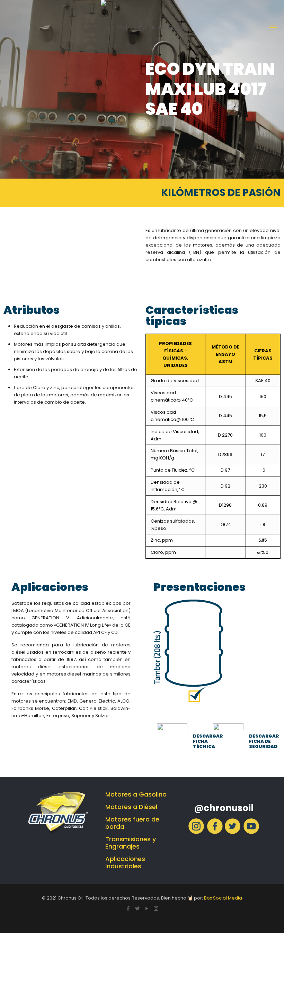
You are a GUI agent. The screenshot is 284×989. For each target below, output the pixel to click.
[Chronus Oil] (142, 27)
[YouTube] (146, 908)
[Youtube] (251, 832)
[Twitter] (232, 832)
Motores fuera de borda (132, 823)
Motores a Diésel (131, 806)
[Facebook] (215, 832)
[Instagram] (196, 832)
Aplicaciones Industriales (125, 862)
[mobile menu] (273, 28)
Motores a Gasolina (136, 794)
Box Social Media (223, 898)
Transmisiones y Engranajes (130, 843)
